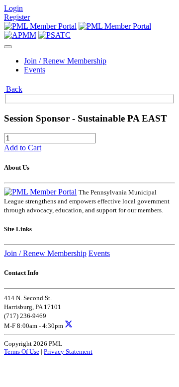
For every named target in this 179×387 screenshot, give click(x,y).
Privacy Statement (68, 351)
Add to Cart (22, 147)
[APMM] (20, 35)
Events (34, 69)
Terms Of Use (21, 351)
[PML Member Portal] (40, 26)
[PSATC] (54, 35)
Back (13, 89)
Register (17, 17)
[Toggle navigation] (8, 46)
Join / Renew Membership (65, 61)
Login (13, 8)
